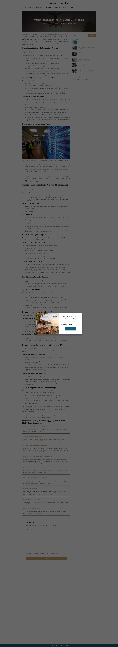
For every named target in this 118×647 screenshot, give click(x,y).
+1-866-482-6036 (71, 329)
